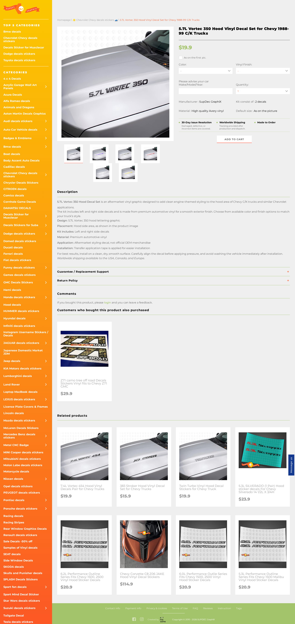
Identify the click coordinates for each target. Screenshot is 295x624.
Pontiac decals (13, 500)
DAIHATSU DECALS (17, 208)
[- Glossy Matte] (263, 71)
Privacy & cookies (156, 608)
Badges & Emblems (17, 138)
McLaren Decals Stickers (21, 428)
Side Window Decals (18, 560)
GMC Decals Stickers (18, 282)
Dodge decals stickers (19, 53)
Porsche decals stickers (20, 508)
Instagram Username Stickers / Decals (25, 334)
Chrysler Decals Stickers (20, 182)
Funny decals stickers (19, 267)
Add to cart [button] (234, 139)
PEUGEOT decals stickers (21, 492)
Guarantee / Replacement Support (83, 271)
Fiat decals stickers (17, 260)
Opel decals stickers (18, 486)
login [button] (107, 302)
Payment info (133, 608)
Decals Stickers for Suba (20, 225)
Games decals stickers (19, 275)
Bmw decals (12, 31)
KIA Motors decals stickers (22, 368)
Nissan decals (13, 478)
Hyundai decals (14, 318)
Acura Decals (12, 94)
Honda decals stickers (19, 297)
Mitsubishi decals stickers (22, 458)
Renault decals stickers (20, 535)
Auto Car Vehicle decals (20, 129)
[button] (73, 153)
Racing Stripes (13, 522)
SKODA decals (13, 566)
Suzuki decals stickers (19, 608)
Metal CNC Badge (16, 445)
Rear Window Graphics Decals (25, 528)
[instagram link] (142, 619)
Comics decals (13, 195)
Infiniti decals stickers (19, 326)
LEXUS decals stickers (19, 399)
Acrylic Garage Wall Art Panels (20, 86)
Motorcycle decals (16, 471)
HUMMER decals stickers (21, 311)
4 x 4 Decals (12, 78)
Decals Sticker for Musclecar (23, 47)
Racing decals (13, 516)
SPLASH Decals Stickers (20, 579)
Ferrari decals (13, 253)
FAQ (195, 608)
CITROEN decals (15, 189)
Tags (239, 608)
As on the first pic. (195, 57)
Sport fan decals (15, 587)
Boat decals (11, 154)
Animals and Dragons (18, 107)
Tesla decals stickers (18, 621)
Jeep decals (11, 361)
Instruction (224, 608)
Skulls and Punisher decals (22, 573)
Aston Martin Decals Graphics (24, 113)
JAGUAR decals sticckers (21, 343)
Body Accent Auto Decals (21, 160)
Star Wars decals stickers (21, 600)
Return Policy (67, 280)
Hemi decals (12, 290)
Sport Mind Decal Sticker (21, 594)
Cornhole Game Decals (19, 201)
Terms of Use (180, 608)
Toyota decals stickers (19, 60)
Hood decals (12, 304)
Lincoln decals (13, 413)
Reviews (208, 608)
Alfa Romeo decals (16, 101)
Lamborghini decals (17, 376)
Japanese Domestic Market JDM (23, 352)
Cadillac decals (14, 166)
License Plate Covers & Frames (25, 406)
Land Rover (11, 384)
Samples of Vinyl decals (20, 547)
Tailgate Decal (13, 615)
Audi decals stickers (17, 121)
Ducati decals (13, 247)
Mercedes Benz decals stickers (19, 436)
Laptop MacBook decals (20, 391)
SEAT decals (12, 554)
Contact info (112, 608)
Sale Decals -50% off (17, 541)
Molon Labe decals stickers (22, 465)
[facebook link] (134, 619)
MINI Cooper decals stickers (23, 452)
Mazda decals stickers (19, 420)
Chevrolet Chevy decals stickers (20, 39)
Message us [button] (291, 465)
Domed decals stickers (19, 241)
